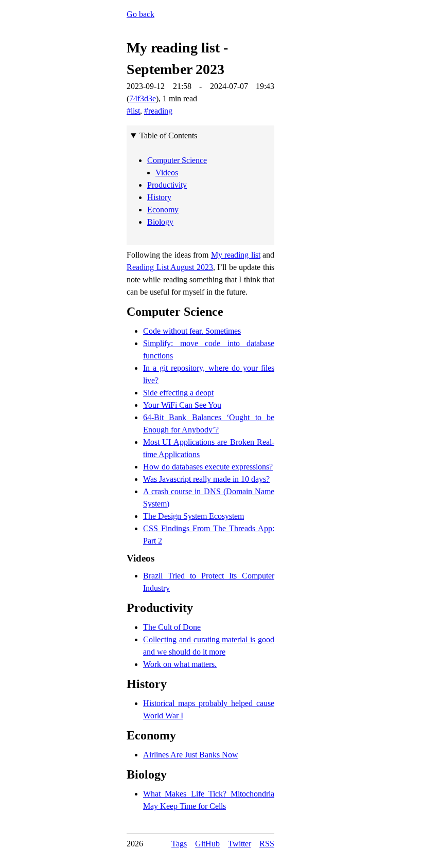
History (147, 684)
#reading (158, 110)
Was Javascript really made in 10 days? (206, 479)
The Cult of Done (172, 627)
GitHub (207, 843)
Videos (140, 558)
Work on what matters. (180, 664)
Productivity (160, 607)
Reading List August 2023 (170, 267)
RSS (266, 843)
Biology (147, 774)
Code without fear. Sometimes (192, 331)
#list (133, 110)
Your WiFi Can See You (182, 405)
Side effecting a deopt (178, 392)
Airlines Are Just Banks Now (190, 754)
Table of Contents (168, 135)
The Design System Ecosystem (193, 516)
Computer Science (175, 311)
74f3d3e (142, 98)
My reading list (235, 254)
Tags (179, 843)
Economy (151, 735)
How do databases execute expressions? (208, 466)
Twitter (239, 843)
